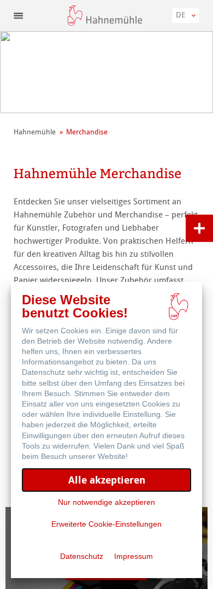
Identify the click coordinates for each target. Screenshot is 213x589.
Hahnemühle (35, 132)
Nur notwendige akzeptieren (106, 502)
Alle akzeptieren (106, 480)
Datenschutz (81, 556)
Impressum (133, 556)
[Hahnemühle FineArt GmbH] (105, 15)
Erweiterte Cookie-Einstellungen (106, 524)
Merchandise (87, 132)
